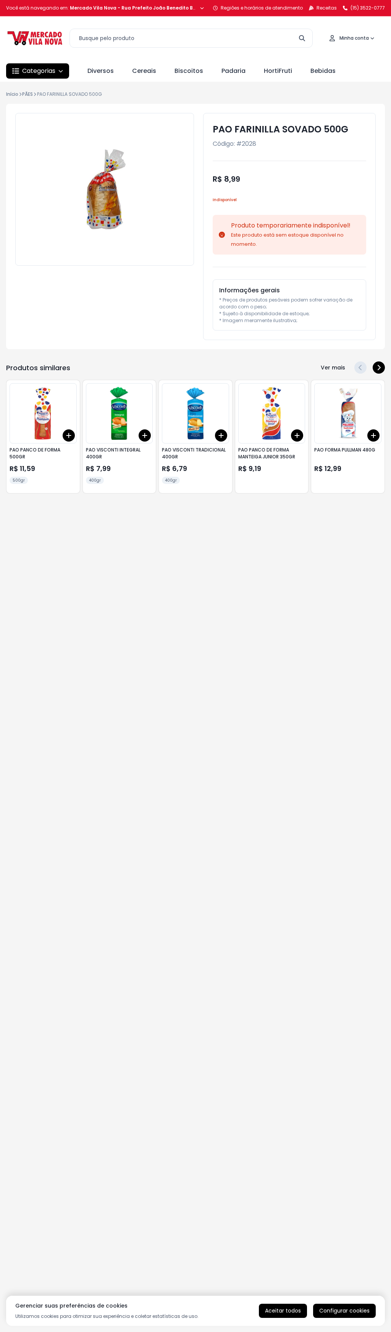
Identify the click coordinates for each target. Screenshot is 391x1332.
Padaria (233, 70)
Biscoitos (188, 70)
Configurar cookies (344, 1310)
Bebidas (323, 70)
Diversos (100, 70)
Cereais (144, 70)
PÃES (27, 94)
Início (12, 94)
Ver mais (333, 367)
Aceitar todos (283, 1310)
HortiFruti (278, 70)
